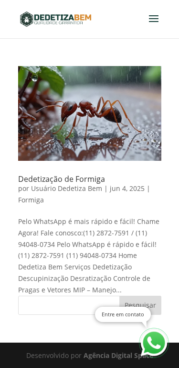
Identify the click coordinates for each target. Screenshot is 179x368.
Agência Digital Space (118, 355)
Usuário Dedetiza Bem (66, 188)
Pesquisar (140, 305)
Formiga (31, 199)
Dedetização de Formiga (61, 179)
